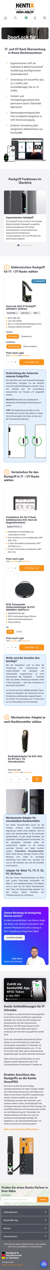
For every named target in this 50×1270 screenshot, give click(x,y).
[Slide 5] (29, 245)
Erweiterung (26, 336)
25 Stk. (19, 632)
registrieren (26, 355)
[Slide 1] (18, 245)
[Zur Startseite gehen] (25, 8)
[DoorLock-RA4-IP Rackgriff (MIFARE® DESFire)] (25, 291)
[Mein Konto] (34, 17)
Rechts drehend (30, 346)
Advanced (40, 281)
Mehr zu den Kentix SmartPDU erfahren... (22, 1129)
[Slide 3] (24, 245)
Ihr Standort (6, 1195)
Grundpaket (13, 336)
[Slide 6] (32, 245)
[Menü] (5, 18)
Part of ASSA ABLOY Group (12, 1265)
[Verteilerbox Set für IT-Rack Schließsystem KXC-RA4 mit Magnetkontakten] (25, 502)
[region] (25, 755)
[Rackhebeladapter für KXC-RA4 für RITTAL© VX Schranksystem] (25, 741)
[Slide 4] (26, 245)
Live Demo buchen (14, 937)
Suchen (43, 1199)
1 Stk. (10, 632)
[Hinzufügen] (37, 779)
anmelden (14, 355)
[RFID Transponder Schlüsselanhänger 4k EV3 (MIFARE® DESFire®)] (25, 589)
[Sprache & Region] (25, 17)
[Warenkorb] (45, 17)
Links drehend (14, 346)
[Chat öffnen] (44, 1264)
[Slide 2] (21, 245)
